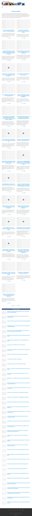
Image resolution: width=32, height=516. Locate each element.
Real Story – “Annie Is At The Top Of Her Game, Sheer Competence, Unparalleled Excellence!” (17, 445)
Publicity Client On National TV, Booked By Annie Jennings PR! (23, 140)
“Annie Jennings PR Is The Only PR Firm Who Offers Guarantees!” (17, 468)
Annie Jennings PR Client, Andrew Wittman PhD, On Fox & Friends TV (23, 228)
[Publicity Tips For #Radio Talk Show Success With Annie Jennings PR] (8, 288)
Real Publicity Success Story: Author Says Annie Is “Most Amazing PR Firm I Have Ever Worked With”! (18, 383)
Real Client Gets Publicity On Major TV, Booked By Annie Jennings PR (23, 206)
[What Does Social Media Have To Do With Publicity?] (23, 67)
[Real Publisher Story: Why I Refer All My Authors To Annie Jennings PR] (4, 479)
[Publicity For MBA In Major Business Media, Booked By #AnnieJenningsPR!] (4, 322)
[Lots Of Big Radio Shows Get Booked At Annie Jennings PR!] (8, 24)
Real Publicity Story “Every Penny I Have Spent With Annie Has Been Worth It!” (17, 474)
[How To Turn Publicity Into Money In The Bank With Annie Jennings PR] (23, 88)
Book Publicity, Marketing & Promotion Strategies (23, 273)
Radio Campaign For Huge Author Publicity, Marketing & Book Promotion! (23, 52)
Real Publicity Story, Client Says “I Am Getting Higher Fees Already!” (18, 449)
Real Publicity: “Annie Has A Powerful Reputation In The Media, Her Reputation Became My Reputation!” (17, 431)
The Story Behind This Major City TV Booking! (14, 359)
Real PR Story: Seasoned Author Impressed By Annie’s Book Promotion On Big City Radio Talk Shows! (18, 483)
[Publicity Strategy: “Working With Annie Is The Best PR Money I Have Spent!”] (4, 341)
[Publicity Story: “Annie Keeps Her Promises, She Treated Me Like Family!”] (4, 422)
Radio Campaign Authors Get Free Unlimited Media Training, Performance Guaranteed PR (23, 117)
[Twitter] (12, 510)
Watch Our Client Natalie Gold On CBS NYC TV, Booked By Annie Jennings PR (8, 74)
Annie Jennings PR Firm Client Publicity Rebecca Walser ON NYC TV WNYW (8, 250)
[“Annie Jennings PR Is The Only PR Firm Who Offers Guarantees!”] (4, 469)
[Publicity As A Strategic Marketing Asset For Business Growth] (23, 24)
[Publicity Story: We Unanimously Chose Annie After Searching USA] (4, 465)
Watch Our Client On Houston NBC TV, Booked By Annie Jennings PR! (8, 140)
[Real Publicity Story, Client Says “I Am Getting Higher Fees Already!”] (4, 450)
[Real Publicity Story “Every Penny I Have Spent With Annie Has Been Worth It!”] (4, 474)
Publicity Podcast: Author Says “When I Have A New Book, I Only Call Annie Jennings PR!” (17, 317)
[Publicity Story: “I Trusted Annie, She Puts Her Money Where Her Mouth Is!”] (4, 379)
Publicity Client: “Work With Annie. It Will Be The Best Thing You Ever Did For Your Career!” (18, 350)
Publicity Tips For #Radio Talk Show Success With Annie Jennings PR (9, 295)
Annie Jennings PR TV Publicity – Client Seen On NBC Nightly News (8, 184)
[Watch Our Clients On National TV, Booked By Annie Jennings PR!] (4, 355)
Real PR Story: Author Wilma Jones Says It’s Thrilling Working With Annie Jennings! (18, 502)
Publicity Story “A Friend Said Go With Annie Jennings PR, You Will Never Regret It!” (18, 440)
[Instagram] (14, 510)
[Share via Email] (24, 59)
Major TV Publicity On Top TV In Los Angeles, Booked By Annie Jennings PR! (8, 206)
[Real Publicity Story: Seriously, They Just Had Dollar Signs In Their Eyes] (4, 460)
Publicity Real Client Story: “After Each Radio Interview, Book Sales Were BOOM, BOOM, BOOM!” (18, 326)
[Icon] (8, 68)
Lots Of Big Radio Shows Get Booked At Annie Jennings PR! (9, 31)
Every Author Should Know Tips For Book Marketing (8, 95)
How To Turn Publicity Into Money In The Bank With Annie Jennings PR (23, 95)
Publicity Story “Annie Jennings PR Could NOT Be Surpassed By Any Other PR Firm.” (18, 336)
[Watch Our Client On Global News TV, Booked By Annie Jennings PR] (4, 393)
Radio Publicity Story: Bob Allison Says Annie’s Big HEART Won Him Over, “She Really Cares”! (18, 497)
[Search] (29, 7)
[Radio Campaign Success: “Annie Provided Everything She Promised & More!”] (4, 455)
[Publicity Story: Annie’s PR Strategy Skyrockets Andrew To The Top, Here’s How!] (4, 374)
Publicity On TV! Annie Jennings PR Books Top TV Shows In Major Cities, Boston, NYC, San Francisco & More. (23, 163)
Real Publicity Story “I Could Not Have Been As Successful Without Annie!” (8, 273)
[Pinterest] (17, 510)
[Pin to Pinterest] (23, 59)
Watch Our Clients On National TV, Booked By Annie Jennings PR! (17, 354)
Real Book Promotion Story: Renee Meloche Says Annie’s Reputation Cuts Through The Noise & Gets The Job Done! (18, 493)
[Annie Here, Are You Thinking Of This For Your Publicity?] (4, 346)
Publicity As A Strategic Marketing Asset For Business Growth (23, 31)
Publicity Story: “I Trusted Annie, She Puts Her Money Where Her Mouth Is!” (18, 378)
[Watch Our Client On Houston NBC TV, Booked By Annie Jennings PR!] (4, 398)
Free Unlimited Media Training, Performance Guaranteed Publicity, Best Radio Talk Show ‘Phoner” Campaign (8, 118)
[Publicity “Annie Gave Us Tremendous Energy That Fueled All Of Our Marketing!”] (4, 407)
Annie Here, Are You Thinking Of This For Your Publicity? (16, 344)
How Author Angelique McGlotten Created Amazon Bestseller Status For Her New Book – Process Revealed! (18, 488)
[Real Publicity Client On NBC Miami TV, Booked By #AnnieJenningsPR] (4, 403)
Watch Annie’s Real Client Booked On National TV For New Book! (8, 228)
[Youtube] (23, 510)
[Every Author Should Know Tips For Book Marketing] (8, 88)
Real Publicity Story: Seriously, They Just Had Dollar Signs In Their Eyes (18, 459)
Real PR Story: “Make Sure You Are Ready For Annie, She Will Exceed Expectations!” (8, 162)
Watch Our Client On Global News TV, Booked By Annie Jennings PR (17, 392)
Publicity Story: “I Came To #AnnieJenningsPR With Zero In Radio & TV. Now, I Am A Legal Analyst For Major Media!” (18, 331)
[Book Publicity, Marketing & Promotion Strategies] (23, 266)
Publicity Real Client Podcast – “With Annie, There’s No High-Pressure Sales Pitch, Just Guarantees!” (23, 251)
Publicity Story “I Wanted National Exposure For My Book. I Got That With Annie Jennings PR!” (18, 412)
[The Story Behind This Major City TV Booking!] (4, 360)
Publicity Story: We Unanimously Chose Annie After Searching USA (17, 463)
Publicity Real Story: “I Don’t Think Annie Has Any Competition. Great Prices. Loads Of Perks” (18, 426)
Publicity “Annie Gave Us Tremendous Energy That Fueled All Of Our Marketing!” (18, 407)
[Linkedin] (20, 510)
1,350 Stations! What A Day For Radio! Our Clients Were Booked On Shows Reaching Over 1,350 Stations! (8, 52)
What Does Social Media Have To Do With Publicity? (23, 74)
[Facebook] (9, 510)
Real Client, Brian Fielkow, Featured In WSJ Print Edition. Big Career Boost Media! (18, 369)
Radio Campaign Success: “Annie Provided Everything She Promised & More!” (18, 455)
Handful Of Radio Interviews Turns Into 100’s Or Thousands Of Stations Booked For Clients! (23, 185)
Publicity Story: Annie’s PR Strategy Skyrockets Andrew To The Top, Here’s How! (17, 374)
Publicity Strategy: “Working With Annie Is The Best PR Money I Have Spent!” (18, 340)
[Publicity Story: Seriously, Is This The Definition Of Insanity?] (4, 365)
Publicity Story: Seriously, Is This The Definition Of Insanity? (16, 363)
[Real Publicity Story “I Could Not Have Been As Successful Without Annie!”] (8, 266)
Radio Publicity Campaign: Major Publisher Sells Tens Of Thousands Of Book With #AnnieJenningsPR (18, 312)
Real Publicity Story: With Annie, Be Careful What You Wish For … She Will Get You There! (18, 388)
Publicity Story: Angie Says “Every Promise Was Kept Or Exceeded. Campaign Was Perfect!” (17, 417)
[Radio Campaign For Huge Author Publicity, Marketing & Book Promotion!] (23, 44)
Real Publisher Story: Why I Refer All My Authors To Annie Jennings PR (18, 478)
